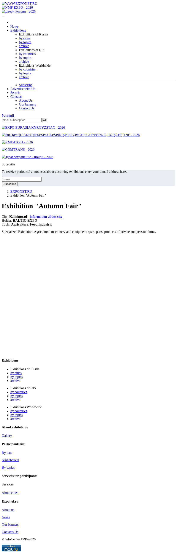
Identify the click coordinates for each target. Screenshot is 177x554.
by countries (27, 54)
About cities (10, 493)
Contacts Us (10, 532)
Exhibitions (18, 30)
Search (15, 92)
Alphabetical (10, 460)
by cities (24, 38)
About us (8, 510)
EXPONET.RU (21, 191)
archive (24, 46)
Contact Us (26, 108)
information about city (46, 216)
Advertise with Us (22, 89)
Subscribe (25, 85)
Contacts (16, 96)
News (14, 26)
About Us (25, 100)
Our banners (27, 104)
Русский (8, 115)
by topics (25, 42)
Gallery (7, 435)
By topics (8, 467)
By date (7, 453)
